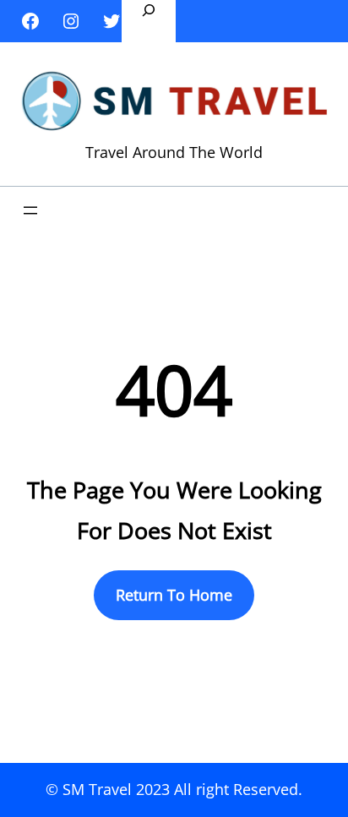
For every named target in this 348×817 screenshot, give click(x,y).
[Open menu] (30, 210)
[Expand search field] (149, 21)
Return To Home (174, 595)
